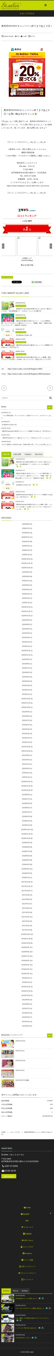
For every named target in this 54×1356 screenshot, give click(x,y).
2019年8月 (26, 795)
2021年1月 (26, 764)
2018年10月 (25, 838)
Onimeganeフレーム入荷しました (26, 1298)
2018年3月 (25, 869)
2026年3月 (26, 546)
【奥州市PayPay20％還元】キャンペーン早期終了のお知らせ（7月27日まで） (26, 431)
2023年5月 (26, 677)
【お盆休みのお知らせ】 (24, 335)
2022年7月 (26, 720)
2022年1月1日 (20, 1070)
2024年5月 (26, 633)
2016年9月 (25, 947)
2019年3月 (26, 816)
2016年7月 (25, 956)
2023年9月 (26, 659)
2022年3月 (26, 734)
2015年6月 (26, 1013)
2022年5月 (26, 725)
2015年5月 (26, 1017)
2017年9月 (26, 895)
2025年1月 (26, 603)
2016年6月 (25, 960)
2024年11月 (25, 611)
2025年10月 (25, 568)
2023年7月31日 (20, 1041)
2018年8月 (26, 847)
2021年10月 (25, 751)
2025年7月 (26, 581)
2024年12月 (25, 607)
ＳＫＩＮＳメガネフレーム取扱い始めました (29, 1308)
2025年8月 (26, 576)
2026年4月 (26, 541)
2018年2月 (26, 873)
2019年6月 (26, 803)
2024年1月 (26, 646)
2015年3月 (26, 1026)
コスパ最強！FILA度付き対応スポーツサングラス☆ (32, 1318)
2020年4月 (26, 768)
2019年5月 (26, 808)
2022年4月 (26, 729)
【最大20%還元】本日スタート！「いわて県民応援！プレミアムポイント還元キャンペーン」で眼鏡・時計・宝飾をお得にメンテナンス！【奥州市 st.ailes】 (26, 323)
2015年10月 (25, 995)
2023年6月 (26, 672)
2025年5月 (26, 589)
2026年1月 (26, 555)
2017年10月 (25, 891)
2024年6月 (26, 629)
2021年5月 (26, 760)
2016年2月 (26, 978)
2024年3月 (26, 637)
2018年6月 (26, 856)
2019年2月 (26, 821)
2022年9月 (26, 712)
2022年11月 (25, 703)
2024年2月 (26, 642)
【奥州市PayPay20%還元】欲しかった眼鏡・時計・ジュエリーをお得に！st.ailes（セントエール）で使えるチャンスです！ (33, 507)
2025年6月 (26, 585)
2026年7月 (26, 528)
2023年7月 (26, 668)
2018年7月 (26, 851)
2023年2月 (26, 690)
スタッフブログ (7, 277)
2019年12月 (25, 781)
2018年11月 (25, 834)
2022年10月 (25, 707)
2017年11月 (25, 886)
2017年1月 (26, 930)
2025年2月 (26, 598)
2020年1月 (26, 777)
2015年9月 (26, 1000)
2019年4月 (26, 812)
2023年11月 (25, 655)
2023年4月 (26, 681)
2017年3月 (26, 921)
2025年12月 (25, 559)
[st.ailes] (11, 5)
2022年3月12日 (20, 1060)
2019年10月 (25, 790)
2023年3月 (26, 685)
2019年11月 (25, 786)
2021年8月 (26, 755)
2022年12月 (25, 699)
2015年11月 (25, 991)
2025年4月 (26, 594)
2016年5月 (25, 965)
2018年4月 (26, 864)
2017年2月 (26, 926)
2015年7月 (26, 1008)
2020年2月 (26, 773)
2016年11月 (25, 939)
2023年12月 (25, 650)
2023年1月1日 (20, 1050)
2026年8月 (26, 524)
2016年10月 (25, 943)
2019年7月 (26, 799)
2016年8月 (25, 952)
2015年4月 (26, 1021)
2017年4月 (25, 917)
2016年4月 (25, 969)
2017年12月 (25, 882)
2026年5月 (25, 537)
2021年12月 (25, 747)
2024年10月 (25, 616)
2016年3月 (25, 974)
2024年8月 (26, 624)
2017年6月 (26, 908)
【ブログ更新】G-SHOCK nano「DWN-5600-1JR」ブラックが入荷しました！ (26, 444)
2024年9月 (26, 620)
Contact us (10, 1176)
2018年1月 (26, 877)
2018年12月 (25, 829)
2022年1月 (26, 742)
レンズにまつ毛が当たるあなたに (26, 1328)
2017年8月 (26, 899)
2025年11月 (25, 563)
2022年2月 (26, 738)
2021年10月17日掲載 (22, 1080)
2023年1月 (26, 694)
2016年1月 (26, 982)
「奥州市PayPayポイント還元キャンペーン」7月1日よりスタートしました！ (26, 438)
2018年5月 (26, 860)
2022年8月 (26, 716)
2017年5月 (26, 912)
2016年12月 (25, 934)
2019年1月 (26, 825)
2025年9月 (26, 572)
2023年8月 (26, 664)
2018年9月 (26, 843)
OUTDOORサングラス (22, 1338)
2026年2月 (26, 550)
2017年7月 (26, 904)
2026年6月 (26, 533)
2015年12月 (25, 987)
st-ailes (24, 36)
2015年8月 (26, 1004)
